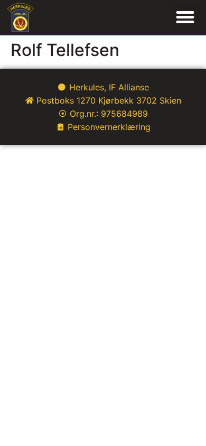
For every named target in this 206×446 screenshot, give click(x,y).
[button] (185, 17)
